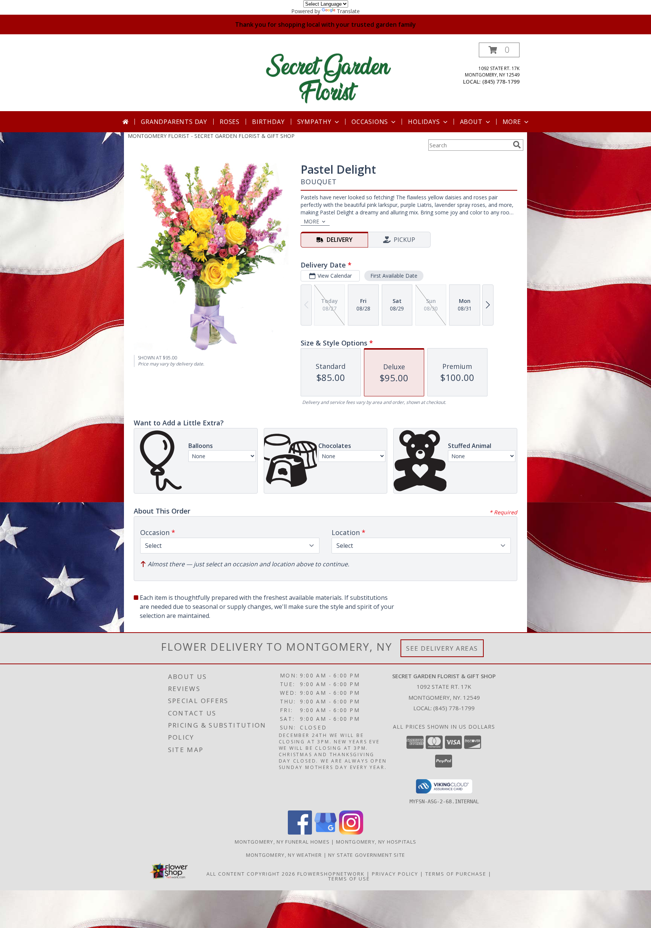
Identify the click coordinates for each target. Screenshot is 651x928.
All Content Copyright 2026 (250, 873)
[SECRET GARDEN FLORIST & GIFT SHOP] (328, 76)
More (512, 122)
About (471, 122)
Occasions (369, 122)
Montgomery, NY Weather (284, 855)
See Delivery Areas (442, 648)
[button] (499, 50)
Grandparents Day (174, 122)
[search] (517, 145)
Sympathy (314, 122)
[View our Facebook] (300, 832)
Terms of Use (349, 878)
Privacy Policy (395, 873)
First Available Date (393, 275)
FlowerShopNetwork (331, 873)
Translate (348, 11)
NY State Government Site (366, 855)
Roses (230, 122)
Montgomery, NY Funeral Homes (282, 841)
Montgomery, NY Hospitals (376, 841)
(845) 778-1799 (501, 81)
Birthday (268, 122)
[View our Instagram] (351, 832)
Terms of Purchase (455, 873)
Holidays (424, 122)
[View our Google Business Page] (325, 832)
